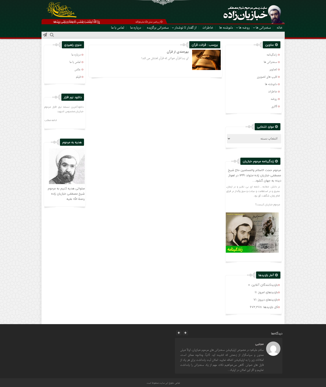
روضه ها (244, 28)
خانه (280, 28)
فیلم (78, 77)
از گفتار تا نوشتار (185, 28)
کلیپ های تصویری (267, 77)
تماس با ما (117, 28)
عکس (77, 69)
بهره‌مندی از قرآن (178, 52)
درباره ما (135, 28)
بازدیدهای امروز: (267, 292)
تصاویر (273, 69)
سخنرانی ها (263, 28)
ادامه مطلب (50, 120)
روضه (274, 99)
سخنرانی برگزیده (158, 28)
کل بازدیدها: (270, 307)
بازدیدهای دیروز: (267, 299)
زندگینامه (272, 54)
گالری (274, 106)
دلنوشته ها (226, 28)
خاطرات (207, 28)
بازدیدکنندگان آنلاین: (264, 284)
